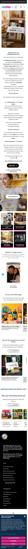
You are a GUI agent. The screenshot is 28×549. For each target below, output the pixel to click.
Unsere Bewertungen (8, 466)
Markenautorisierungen (9, 471)
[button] (23, 207)
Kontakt (5, 505)
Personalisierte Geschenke (9, 492)
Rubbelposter (6, 501)
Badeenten (5, 496)
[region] (13, 274)
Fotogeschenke (7, 494)
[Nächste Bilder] (24, 274)
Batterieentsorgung (8, 475)
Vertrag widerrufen (10, 482)
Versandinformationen (8, 477)
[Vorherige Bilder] (3, 274)
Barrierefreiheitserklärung (9, 473)
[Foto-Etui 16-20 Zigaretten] (13, 273)
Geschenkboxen (7, 503)
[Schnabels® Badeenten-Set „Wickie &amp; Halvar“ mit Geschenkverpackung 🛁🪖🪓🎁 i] (9, 416)
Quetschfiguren (7, 498)
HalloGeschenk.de (18, 421)
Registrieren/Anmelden (8, 479)
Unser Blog (6, 468)
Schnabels (5, 421)
